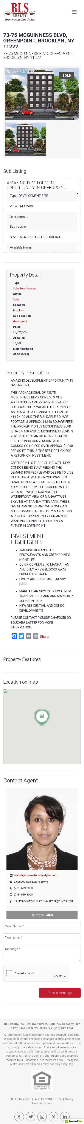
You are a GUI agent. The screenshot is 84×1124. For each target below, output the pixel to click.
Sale (16, 288)
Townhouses (28, 288)
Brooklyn (18, 310)
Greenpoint (20, 321)
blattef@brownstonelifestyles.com (35, 875)
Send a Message (59, 993)
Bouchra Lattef (42, 915)
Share (44, 637)
